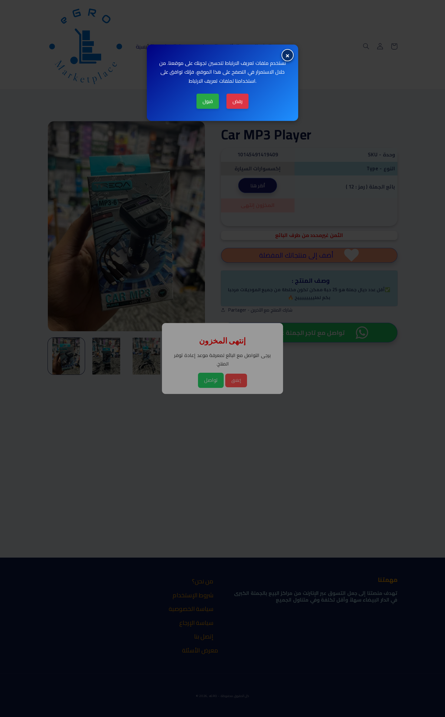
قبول (208, 101)
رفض (237, 101)
